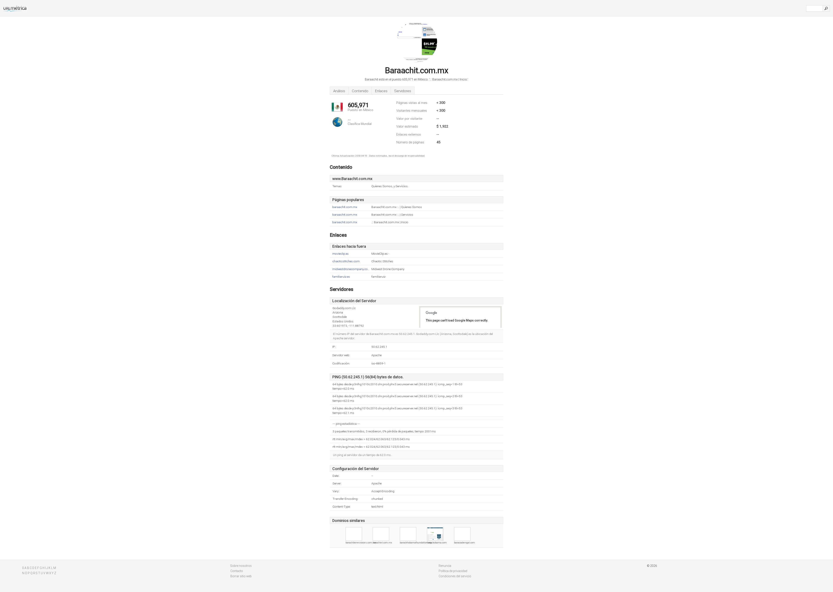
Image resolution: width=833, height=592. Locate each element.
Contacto (236, 571)
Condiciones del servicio (455, 576)
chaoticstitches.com (346, 261)
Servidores (402, 91)
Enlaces (381, 91)
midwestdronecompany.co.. (350, 269)
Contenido (360, 91)
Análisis (339, 91)
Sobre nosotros (241, 565)
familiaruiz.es (341, 276)
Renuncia (445, 565)
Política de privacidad (453, 571)
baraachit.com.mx (344, 207)
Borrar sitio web (241, 576)
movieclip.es (340, 253)
